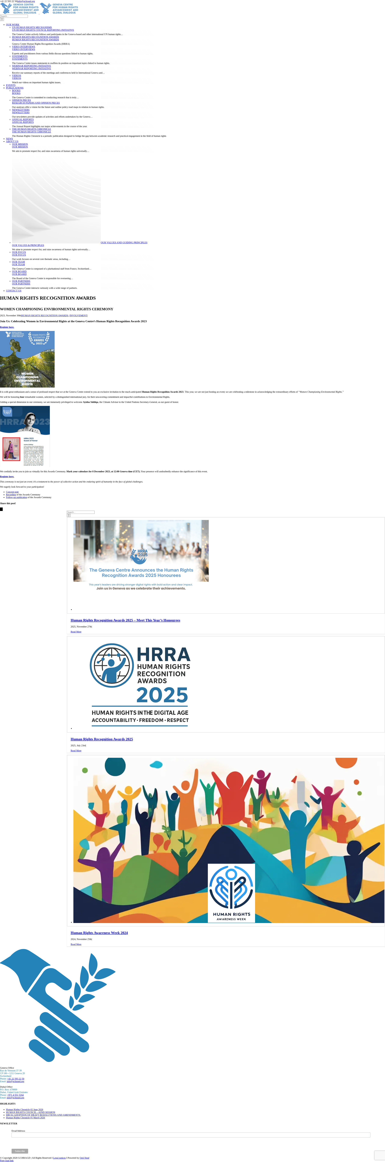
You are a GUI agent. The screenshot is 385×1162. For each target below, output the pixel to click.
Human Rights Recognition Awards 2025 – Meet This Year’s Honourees (125, 620)
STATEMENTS (20, 56)
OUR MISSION (20, 144)
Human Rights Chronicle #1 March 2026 (25, 1117)
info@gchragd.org (26, 1)
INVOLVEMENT (78, 315)
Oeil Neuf (84, 1158)
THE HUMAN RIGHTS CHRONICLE (31, 129)
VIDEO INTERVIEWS (23, 46)
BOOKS (16, 90)
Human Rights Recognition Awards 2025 (102, 739)
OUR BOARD (19, 271)
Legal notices (59, 1158)
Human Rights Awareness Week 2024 (99, 933)
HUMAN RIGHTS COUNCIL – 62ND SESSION (30, 1112)
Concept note (12, 492)
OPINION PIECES (21, 100)
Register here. (7, 327)
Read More (76, 631)
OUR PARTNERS (21, 281)
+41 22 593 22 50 (15, 1078)
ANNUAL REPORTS (23, 119)
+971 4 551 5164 (15, 1095)
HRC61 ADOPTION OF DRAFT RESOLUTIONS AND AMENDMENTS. (43, 1115)
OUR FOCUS (19, 252)
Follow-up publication (16, 497)
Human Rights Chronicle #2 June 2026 (24, 1109)
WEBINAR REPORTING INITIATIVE (31, 66)
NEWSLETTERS (20, 110)
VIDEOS (16, 75)
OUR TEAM (18, 262)
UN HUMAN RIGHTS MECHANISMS (32, 27)
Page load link (7, 1160)
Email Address (18, 1131)
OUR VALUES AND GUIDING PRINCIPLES (124, 242)
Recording (11, 494)
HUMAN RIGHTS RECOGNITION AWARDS (35, 37)
